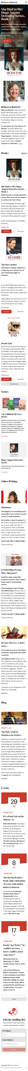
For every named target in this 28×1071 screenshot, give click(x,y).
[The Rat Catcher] (14, 248)
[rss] (26, 1068)
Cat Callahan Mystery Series (11, 415)
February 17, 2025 (6, 728)
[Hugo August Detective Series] (14, 449)
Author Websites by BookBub (13, 1067)
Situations (6, 507)
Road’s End (6, 343)
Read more (5, 227)
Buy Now (6, 41)
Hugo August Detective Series (12, 461)
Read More (4, 693)
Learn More (20, 41)
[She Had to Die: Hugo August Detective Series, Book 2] (14, 61)
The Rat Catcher (9, 264)
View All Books (14, 384)
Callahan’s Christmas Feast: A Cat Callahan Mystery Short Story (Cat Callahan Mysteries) (13, 422)
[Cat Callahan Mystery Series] (14, 404)
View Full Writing (7, 544)
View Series (4, 436)
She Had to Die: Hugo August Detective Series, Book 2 (13, 14)
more (20, 143)
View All (24, 153)
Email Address (7, 1040)
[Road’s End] (14, 328)
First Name (6, 1031)
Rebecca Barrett (9, 2)
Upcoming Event (8, 812)
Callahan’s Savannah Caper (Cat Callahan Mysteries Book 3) (12, 428)
